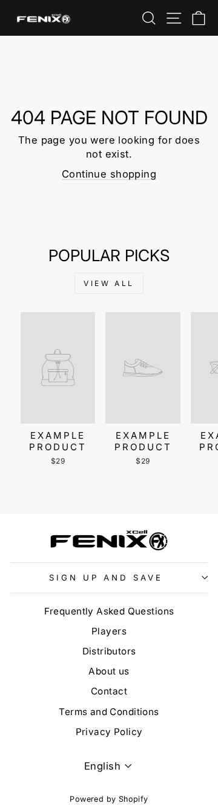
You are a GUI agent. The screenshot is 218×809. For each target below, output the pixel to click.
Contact (109, 691)
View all (109, 283)
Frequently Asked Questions (109, 611)
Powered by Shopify (109, 799)
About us (108, 671)
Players (109, 631)
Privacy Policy (109, 731)
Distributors (109, 651)
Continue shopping (109, 174)
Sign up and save (106, 577)
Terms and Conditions (109, 711)
